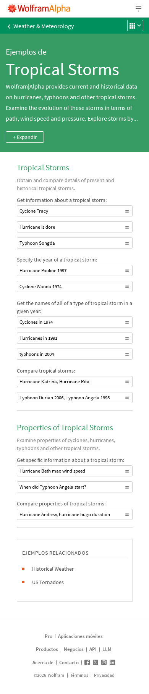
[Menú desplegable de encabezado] (139, 8)
